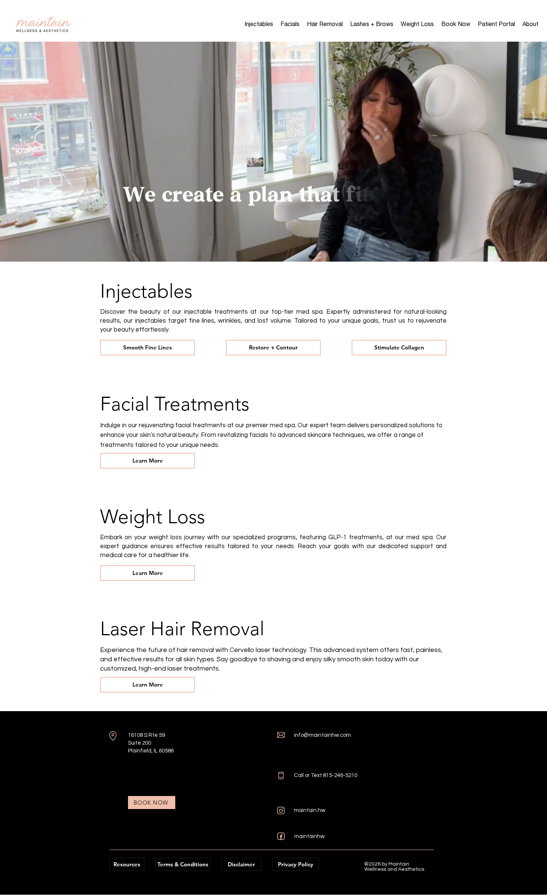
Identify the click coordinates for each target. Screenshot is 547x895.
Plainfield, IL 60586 (151, 751)
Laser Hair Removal (182, 628)
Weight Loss (152, 516)
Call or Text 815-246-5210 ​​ (326, 775)
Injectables (146, 291)
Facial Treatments (174, 403)
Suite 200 (139, 743)
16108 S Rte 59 (146, 735)
